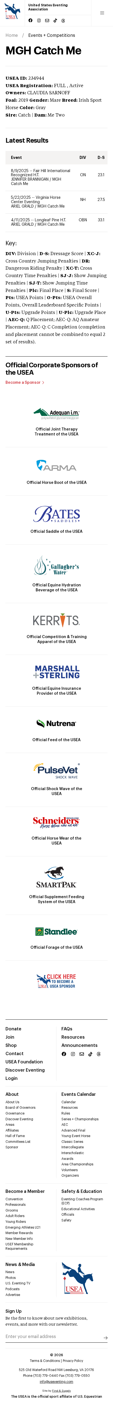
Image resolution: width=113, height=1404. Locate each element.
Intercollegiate (72, 1147)
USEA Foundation (24, 1062)
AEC (64, 1124)
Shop (11, 1045)
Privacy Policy (73, 1360)
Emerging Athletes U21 (22, 1227)
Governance (14, 1113)
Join (9, 1037)
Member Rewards (19, 1233)
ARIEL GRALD (23, 206)
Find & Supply (61, 1390)
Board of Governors (20, 1107)
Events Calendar (78, 1094)
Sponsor (11, 1147)
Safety (66, 1220)
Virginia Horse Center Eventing (36, 200)
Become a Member (24, 1191)
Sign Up (13, 1311)
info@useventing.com (56, 1381)
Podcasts (12, 1289)
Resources (73, 1037)
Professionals (15, 1204)
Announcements (79, 1045)
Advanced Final (73, 1130)
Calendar (68, 1102)
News (9, 1272)
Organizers (70, 1175)
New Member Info (19, 1238)
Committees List (17, 1141)
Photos (10, 1277)
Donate (13, 1029)
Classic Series (72, 1141)
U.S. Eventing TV (17, 1283)
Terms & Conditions (45, 1360)
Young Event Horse (75, 1136)
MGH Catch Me (51, 206)
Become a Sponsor (23, 383)
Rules (65, 1113)
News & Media (20, 1264)
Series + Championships (79, 1119)
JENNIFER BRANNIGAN (30, 179)
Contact (14, 1054)
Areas (9, 1124)
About (12, 1094)
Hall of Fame (15, 1136)
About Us (12, 1102)
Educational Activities (78, 1209)
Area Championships (77, 1164)
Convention (14, 1199)
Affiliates (12, 1130)
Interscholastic (72, 1153)
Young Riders (15, 1221)
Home (11, 35)
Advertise (12, 1295)
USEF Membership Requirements (19, 1246)
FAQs (66, 1029)
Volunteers (69, 1170)
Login (11, 1078)
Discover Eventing (25, 1070)
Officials (67, 1214)
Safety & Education (81, 1191)
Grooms (11, 1210)
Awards (67, 1158)
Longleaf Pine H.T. (50, 220)
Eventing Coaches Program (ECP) (82, 1201)
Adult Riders (14, 1216)
